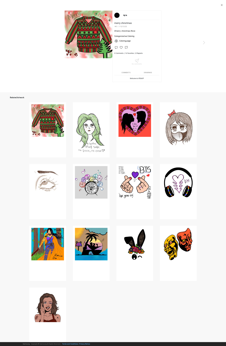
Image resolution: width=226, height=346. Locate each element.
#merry (117, 31)
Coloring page (125, 41)
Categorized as (124, 36)
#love (133, 31)
